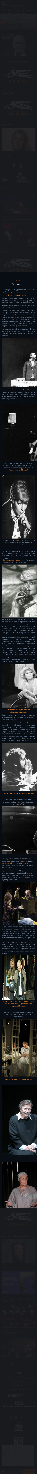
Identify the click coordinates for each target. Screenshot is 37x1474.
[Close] (18, 4)
